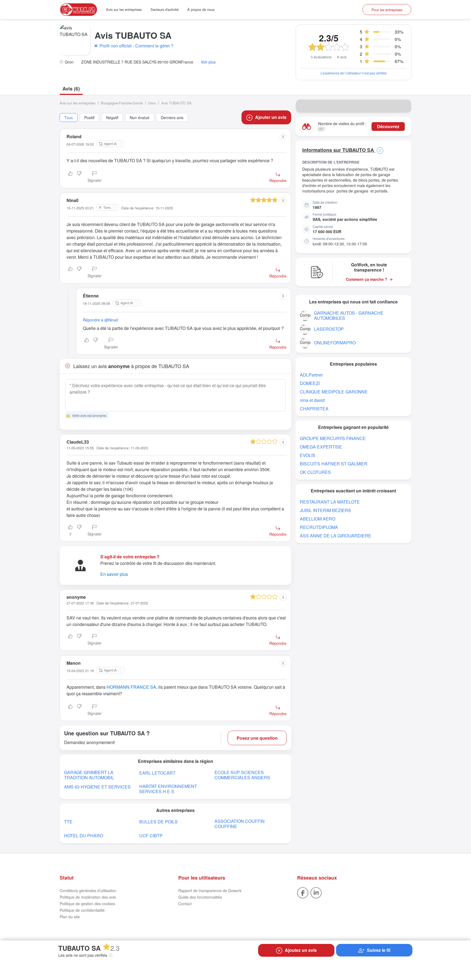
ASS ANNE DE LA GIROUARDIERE (335, 535)
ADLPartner (311, 374)
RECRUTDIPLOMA (319, 527)
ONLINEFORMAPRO (335, 342)
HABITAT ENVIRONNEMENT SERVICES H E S (168, 789)
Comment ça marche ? (366, 279)
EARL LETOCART (157, 772)
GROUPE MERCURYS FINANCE (333, 438)
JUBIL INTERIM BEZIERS (325, 510)
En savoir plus (114, 574)
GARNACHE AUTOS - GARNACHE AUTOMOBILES (349, 315)
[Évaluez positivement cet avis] (70, 177)
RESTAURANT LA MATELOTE (330, 501)
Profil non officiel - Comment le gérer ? (136, 46)
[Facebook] (302, 892)
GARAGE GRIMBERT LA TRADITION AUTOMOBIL (89, 775)
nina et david (312, 400)
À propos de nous (201, 9)
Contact (185, 903)
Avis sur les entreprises (124, 9)
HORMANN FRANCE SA (131, 687)
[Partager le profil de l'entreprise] (403, 106)
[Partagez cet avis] (283, 137)
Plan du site (70, 916)
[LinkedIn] (316, 892)
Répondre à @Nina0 (100, 320)
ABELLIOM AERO (317, 518)
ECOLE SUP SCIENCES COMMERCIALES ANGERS (242, 775)
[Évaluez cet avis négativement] (79, 177)
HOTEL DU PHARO (83, 835)
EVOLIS (307, 455)
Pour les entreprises (387, 9)
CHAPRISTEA (314, 408)
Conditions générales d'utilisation (88, 890)
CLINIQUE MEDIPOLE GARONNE (334, 391)
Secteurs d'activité (164, 9)
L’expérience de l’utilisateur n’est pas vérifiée (354, 73)
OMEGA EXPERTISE (321, 446)
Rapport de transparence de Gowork (209, 890)
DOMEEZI (310, 383)
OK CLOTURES (315, 472)
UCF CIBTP (151, 835)
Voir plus (208, 62)
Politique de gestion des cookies (87, 903)
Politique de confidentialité (82, 910)
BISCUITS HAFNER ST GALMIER (333, 463)
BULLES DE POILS (158, 821)
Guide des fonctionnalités (200, 897)
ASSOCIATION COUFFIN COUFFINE (240, 823)
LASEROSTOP (329, 329)
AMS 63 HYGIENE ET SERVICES (97, 786)
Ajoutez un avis (301, 950)
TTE (68, 821)
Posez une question (257, 738)
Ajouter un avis (270, 117)
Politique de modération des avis (88, 897)
